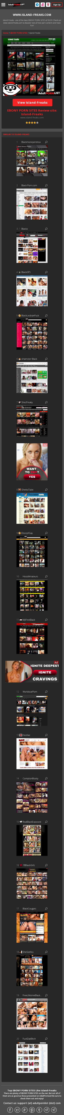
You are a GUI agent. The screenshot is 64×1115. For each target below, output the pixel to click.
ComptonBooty (30, 778)
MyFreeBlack (29, 619)
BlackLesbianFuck (30, 315)
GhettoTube (27, 489)
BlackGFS (26, 272)
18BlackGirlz (29, 865)
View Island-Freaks (32, 102)
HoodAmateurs (30, 576)
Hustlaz (26, 735)
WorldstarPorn (30, 691)
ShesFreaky (27, 402)
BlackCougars (29, 908)
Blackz (24, 228)
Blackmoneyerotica (31, 142)
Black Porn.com (29, 185)
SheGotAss (28, 951)
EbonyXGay (27, 533)
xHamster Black (29, 358)
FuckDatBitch (29, 1038)
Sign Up (57, 4)
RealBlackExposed (32, 821)
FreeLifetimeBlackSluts (32, 995)
